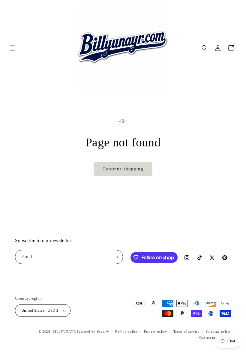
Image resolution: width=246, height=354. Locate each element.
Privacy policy (155, 331)
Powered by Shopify (93, 331)
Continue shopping (123, 168)
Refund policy (126, 331)
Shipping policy (218, 331)
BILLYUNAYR (64, 331)
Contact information (215, 337)
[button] (12, 48)
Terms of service (186, 331)
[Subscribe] (116, 257)
